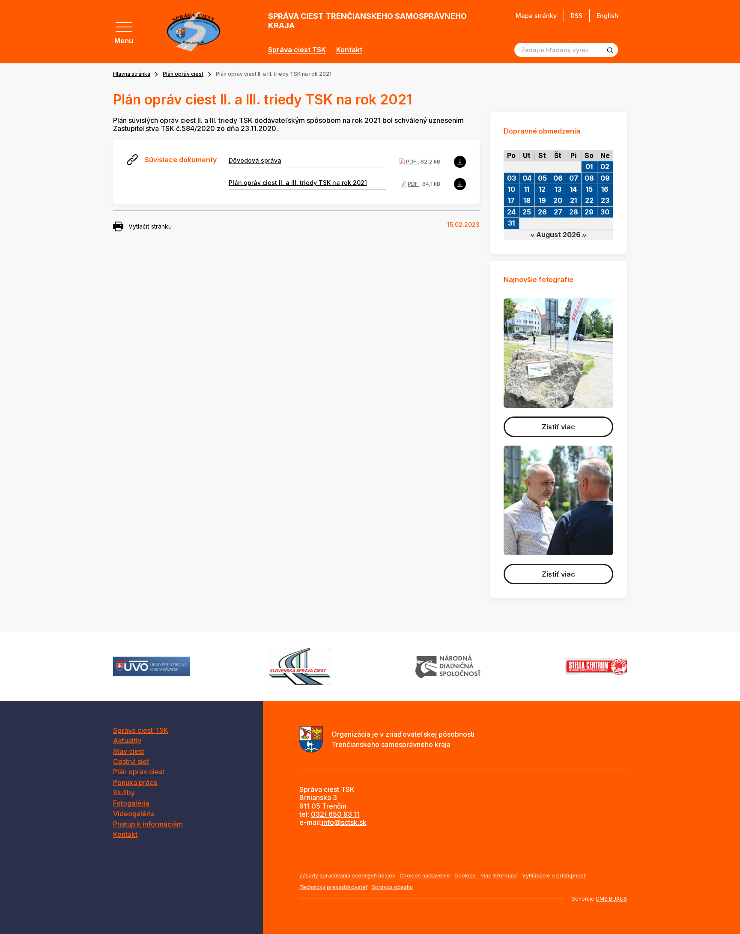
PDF (412, 161)
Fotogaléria (131, 803)
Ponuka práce (135, 782)
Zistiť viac (558, 426)
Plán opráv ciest (183, 74)
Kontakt (349, 50)
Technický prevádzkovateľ (333, 887)
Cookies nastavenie (425, 875)
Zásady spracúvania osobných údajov (347, 875)
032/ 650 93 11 (335, 814)
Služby (124, 792)
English (607, 15)
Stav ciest (128, 751)
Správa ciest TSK (297, 50)
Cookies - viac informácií (486, 875)
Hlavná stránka (131, 74)
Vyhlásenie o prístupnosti (554, 875)
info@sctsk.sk (344, 822)
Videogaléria (134, 813)
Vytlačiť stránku (150, 226)
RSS (576, 15)
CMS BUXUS (611, 898)
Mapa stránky (536, 15)
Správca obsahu (392, 887)
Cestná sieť (131, 761)
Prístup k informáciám (148, 824)
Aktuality (127, 740)
